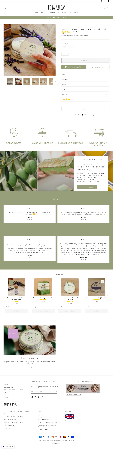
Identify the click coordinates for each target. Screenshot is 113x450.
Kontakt (77, 13)
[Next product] (107, 295)
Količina (64, 51)
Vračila (5, 392)
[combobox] (16, 306)
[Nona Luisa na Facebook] (35, 397)
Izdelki (43, 13)
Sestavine (65, 79)
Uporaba (65, 94)
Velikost (64, 43)
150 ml (65, 46)
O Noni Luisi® (54, 13)
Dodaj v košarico (16, 311)
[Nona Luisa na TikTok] (42, 397)
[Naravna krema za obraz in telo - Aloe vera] (69, 287)
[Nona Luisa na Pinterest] (38, 397)
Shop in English (69, 421)
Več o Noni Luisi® (87, 187)
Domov (35, 13)
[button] (8, 446)
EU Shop (6, 397)
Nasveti (64, 84)
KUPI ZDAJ (29, 367)
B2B (70, 13)
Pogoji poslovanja (8, 387)
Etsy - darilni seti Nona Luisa (73, 394)
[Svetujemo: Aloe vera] (30, 340)
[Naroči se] (56, 392)
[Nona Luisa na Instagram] (32, 397)
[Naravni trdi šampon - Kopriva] (43, 287)
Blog (64, 13)
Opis (63, 74)
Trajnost (64, 89)
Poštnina (73, 35)
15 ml (72, 46)
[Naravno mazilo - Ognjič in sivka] (96, 287)
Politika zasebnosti (9, 395)
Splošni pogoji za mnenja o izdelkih (13, 389)
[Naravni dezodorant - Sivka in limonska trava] (16, 287)
